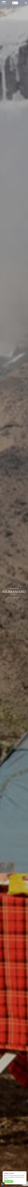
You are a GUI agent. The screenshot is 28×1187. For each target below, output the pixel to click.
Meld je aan (8, 1181)
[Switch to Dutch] (15, 3)
